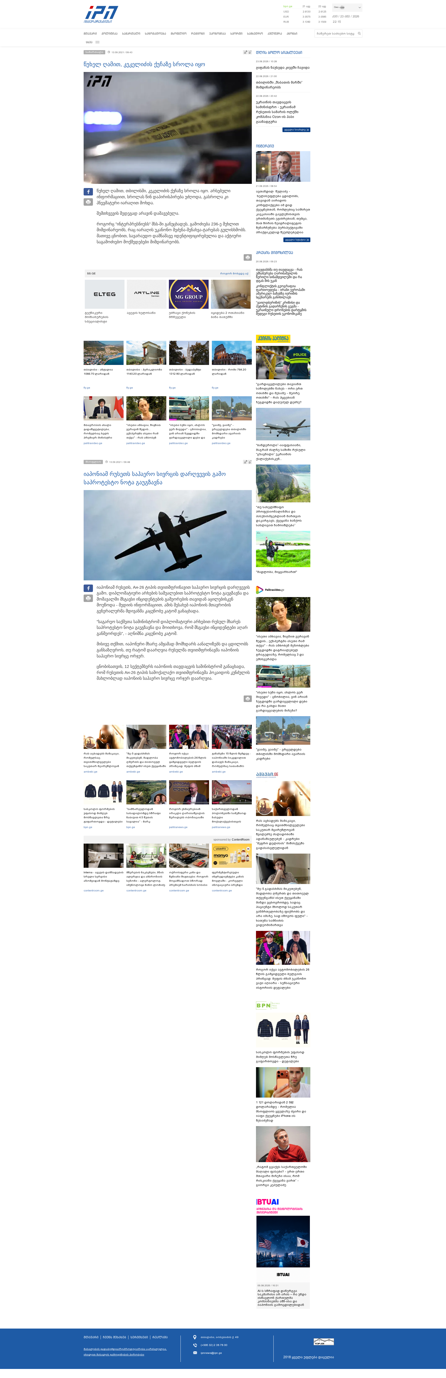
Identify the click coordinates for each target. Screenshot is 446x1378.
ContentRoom (240, 839)
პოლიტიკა (110, 33)
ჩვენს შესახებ (114, 1337)
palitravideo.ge (93, 443)
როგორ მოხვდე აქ (234, 273)
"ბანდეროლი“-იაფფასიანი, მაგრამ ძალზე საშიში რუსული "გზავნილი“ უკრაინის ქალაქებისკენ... (280, 452)
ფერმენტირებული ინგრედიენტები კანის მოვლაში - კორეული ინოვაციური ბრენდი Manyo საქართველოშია (229, 881)
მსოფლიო (179, 33)
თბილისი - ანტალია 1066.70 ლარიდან (98, 371)
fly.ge (87, 387)
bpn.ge (287, 6)
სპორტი (236, 33)
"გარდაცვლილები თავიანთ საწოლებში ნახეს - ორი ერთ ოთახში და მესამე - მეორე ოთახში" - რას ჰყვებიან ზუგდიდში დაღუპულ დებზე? (279, 393)
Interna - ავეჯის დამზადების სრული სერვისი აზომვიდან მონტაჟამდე (104, 876)
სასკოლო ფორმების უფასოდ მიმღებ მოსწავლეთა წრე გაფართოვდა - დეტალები (103, 815)
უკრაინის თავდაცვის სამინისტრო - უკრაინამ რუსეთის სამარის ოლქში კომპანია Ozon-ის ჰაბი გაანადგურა (277, 112)
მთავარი (90, 33)
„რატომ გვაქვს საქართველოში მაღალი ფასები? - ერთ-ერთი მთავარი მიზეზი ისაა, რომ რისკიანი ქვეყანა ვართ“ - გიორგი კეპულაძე (281, 1176)
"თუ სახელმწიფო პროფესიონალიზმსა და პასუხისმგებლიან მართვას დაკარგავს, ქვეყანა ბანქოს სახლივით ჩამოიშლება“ (279, 516)
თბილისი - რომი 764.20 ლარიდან (229, 371)
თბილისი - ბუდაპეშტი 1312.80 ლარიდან (185, 371)
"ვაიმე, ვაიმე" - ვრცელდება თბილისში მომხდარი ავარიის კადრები (229, 431)
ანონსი (292, 33)
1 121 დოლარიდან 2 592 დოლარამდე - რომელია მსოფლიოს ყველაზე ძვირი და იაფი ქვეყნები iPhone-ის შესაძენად (281, 1111)
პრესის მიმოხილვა (274, 252)
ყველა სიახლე (295, 129)
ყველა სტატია (295, 239)
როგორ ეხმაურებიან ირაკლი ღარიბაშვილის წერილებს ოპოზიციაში (187, 813)
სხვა (89, 42)
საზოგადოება (155, 33)
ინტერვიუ (265, 146)
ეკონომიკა (217, 33)
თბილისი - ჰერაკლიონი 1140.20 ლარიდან (144, 371)
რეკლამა (160, 1337)
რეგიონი (198, 33)
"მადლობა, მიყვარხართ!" (276, 572)
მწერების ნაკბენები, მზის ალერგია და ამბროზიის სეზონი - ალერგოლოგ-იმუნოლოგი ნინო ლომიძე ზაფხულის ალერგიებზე (145, 881)
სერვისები (139, 1337)
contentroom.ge (94, 890)
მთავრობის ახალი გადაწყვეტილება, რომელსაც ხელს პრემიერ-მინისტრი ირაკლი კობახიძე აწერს (102, 433)
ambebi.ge (90, 771)
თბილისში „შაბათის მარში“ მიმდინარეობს (279, 85)
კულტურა (275, 33)
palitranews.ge (178, 827)
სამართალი (131, 33)
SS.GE (91, 273)
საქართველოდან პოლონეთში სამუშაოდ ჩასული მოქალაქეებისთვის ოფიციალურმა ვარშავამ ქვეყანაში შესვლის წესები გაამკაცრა (231, 821)
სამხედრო (255, 33)
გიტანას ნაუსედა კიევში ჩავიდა (283, 67)
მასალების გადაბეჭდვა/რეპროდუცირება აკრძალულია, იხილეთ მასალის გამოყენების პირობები (125, 1351)
